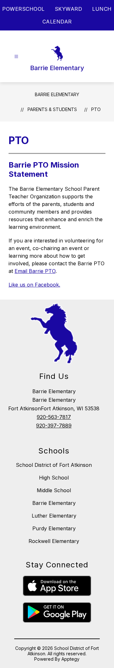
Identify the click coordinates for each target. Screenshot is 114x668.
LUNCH (102, 9)
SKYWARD (68, 9)
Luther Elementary (54, 516)
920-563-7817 (54, 417)
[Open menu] (16, 56)
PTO (96, 109)
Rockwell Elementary (53, 541)
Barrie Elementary (57, 94)
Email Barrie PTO (35, 271)
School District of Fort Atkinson (54, 465)
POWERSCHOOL (23, 9)
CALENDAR (57, 21)
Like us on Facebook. (34, 284)
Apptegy (70, 659)
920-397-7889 (54, 425)
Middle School (54, 490)
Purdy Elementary (54, 528)
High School (54, 477)
